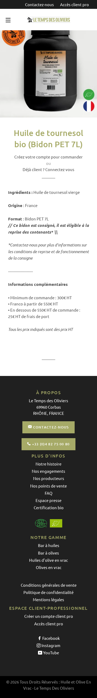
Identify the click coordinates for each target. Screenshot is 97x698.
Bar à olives (48, 552)
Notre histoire (48, 463)
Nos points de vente (48, 485)
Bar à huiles (48, 545)
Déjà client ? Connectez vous (48, 169)
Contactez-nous (40, 4)
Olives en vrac (48, 567)
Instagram (50, 645)
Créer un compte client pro (48, 616)
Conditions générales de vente (49, 585)
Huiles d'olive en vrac (48, 560)
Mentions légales (48, 599)
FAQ (49, 493)
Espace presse (48, 500)
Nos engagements (48, 471)
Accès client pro (74, 4)
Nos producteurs (48, 478)
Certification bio (49, 507)
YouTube (50, 652)
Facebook (50, 638)
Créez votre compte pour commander (48, 156)
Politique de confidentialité (48, 592)
